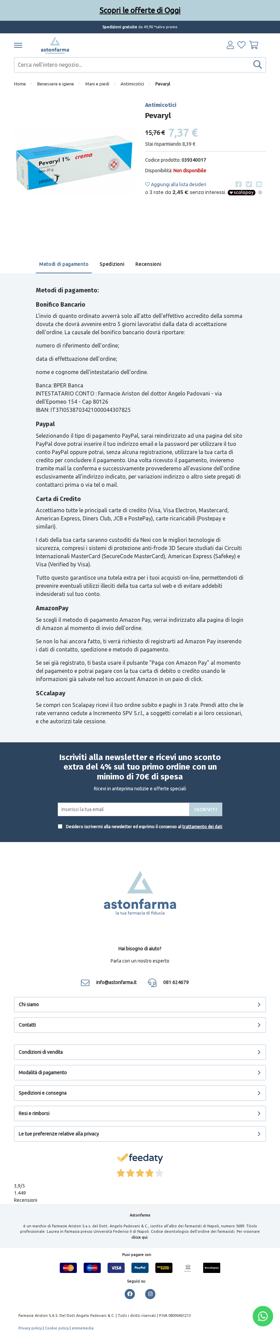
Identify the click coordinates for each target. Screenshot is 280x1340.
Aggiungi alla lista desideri (178, 184)
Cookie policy (57, 1328)
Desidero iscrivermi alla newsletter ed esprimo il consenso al (143, 826)
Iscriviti (206, 809)
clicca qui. (140, 1237)
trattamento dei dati (202, 826)
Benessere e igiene (55, 83)
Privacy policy (30, 1328)
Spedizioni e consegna (43, 1093)
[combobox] (140, 64)
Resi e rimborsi (34, 1113)
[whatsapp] (263, 1316)
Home (20, 83)
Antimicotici (132, 83)
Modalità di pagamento (43, 1072)
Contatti (27, 1025)
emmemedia (83, 1328)
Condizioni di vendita (41, 1052)
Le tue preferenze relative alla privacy (59, 1133)
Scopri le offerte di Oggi (140, 10)
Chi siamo (29, 1004)
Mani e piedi (97, 83)
